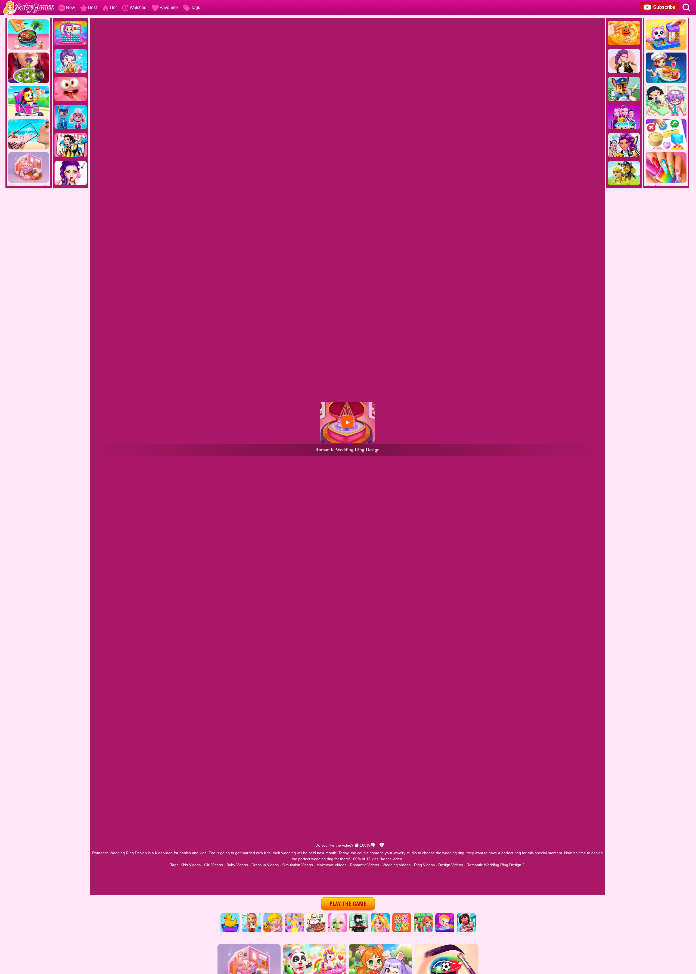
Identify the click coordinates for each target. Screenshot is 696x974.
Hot (113, 7)
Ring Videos (424, 865)
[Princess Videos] (380, 915)
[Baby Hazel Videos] (444, 915)
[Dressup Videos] (294, 915)
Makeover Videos (331, 865)
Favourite (169, 7)
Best (92, 7)
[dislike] (373, 845)
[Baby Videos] (273, 915)
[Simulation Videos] (316, 915)
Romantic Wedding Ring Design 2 (495, 865)
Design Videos (450, 865)
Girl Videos (213, 865)
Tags (195, 7)
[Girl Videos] (251, 915)
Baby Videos (237, 865)
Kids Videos (191, 865)
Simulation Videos (297, 865)
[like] (357, 845)
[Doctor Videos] (466, 915)
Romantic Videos (364, 865)
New (70, 7)
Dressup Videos (265, 865)
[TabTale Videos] (423, 915)
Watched (138, 7)
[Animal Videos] (401, 915)
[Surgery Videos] (359, 915)
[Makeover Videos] (337, 915)
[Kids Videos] (230, 915)
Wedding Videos (397, 865)
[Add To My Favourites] (382, 845)
